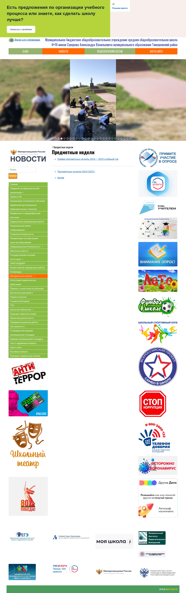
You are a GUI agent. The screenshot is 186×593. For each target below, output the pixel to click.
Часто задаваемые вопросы (23, 343)
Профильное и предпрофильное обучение (25, 215)
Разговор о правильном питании (25, 356)
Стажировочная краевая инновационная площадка (22, 333)
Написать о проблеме (21, 29)
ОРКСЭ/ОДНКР (17, 263)
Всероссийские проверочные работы (27, 267)
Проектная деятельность (22, 318)
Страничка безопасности (22, 234)
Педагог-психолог (18, 297)
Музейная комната (19, 351)
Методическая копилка (21, 276)
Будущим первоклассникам (23, 314)
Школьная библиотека (20, 309)
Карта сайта (16, 347)
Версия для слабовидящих (27, 39)
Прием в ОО (16, 197)
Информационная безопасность (25, 246)
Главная (14, 184)
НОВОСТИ (63, 51)
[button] (56, 139)
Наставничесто (17, 326)
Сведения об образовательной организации (24, 190)
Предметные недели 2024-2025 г (76, 171)
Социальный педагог (20, 301)
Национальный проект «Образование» (20, 228)
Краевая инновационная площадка (26, 339)
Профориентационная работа (24, 322)
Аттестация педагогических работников (23, 282)
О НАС (25, 51)
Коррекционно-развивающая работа (27, 221)
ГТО (12, 305)
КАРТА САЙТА (156, 51)
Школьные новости (19, 251)
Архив (60, 177)
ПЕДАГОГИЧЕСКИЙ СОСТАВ (110, 51)
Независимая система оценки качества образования (24, 240)
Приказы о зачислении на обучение (27, 288)
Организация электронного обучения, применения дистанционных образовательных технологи (27, 205)
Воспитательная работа (21, 293)
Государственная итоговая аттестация (22, 257)
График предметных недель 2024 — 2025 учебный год (87, 159)
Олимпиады (16, 272)
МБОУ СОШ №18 (171, 589)
